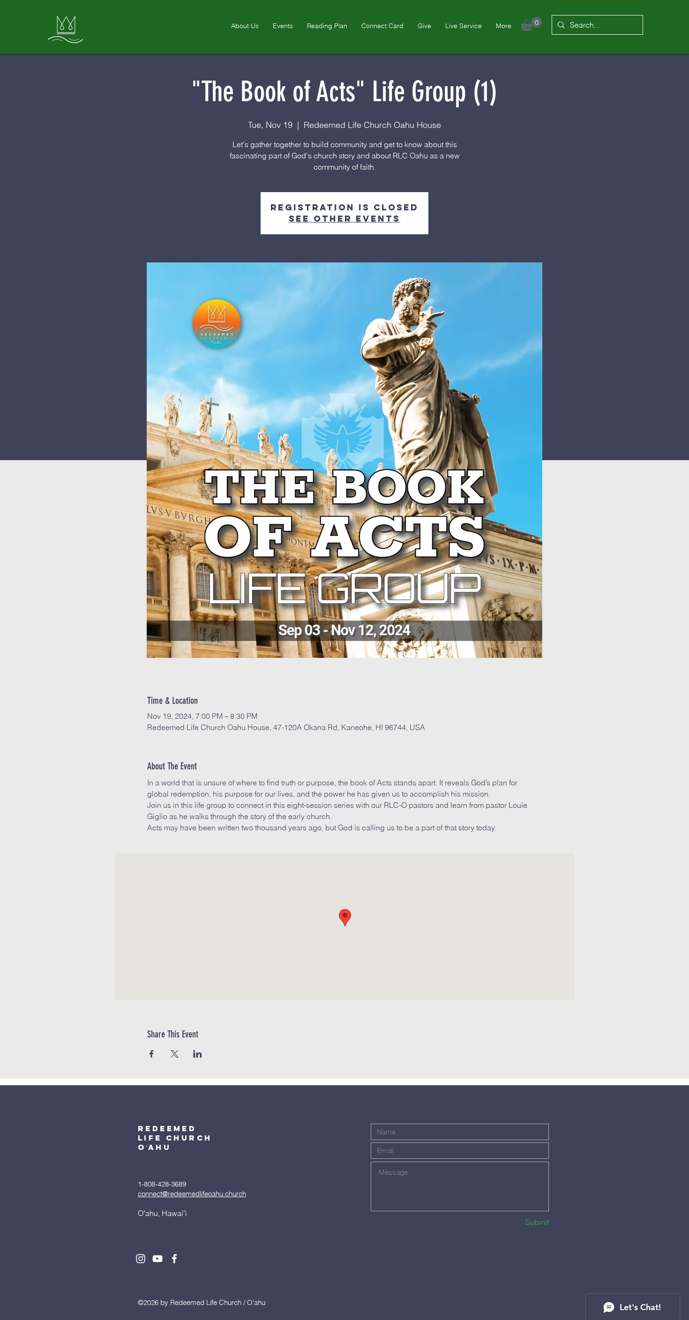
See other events (344, 218)
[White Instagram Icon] (141, 1259)
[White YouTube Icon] (157, 1259)
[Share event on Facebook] (151, 1054)
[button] (531, 24)
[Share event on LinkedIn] (197, 1054)
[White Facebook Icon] (174, 1259)
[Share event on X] (174, 1054)
